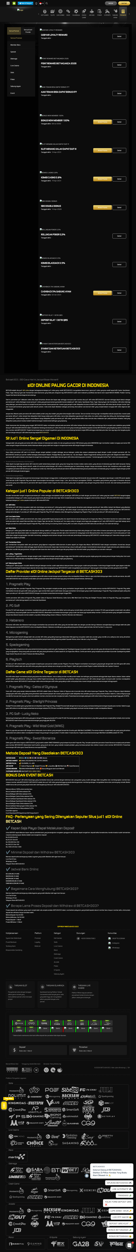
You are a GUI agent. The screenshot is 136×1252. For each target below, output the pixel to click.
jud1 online (20, 500)
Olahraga (76, 15)
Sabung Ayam (115, 16)
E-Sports (107, 15)
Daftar (124, 3)
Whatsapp (116, 948)
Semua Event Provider (28, 31)
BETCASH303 (44, 432)
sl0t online (26, 390)
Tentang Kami (11, 946)
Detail (119, 36)
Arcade (91, 15)
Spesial (13, 52)
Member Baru (15, 45)
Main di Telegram (27, 3)
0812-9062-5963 (35, 771)
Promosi (123, 15)
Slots (53, 15)
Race (68, 15)
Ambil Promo (102, 122)
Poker (99, 15)
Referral (37, 946)
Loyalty (37, 942)
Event (12, 93)
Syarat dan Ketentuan (13, 938)
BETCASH (117, 495)
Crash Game (84, 16)
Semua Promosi (14, 31)
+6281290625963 (88, 938)
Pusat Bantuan (11, 942)
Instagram (115, 943)
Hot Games (44, 15)
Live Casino (60, 15)
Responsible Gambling (14, 950)
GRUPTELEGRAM (118, 938)
